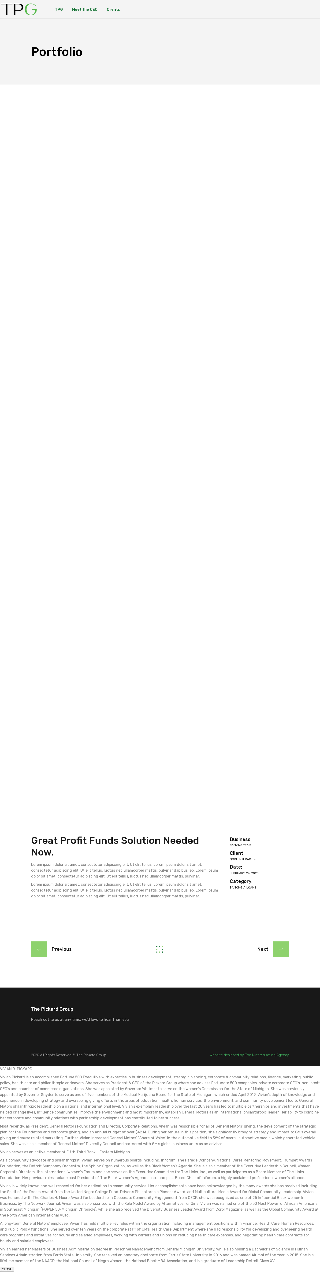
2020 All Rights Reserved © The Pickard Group (68, 1055)
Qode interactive (243, 859)
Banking (236, 887)
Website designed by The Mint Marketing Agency (249, 1055)
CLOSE (7, 1269)
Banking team (240, 845)
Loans (251, 887)
